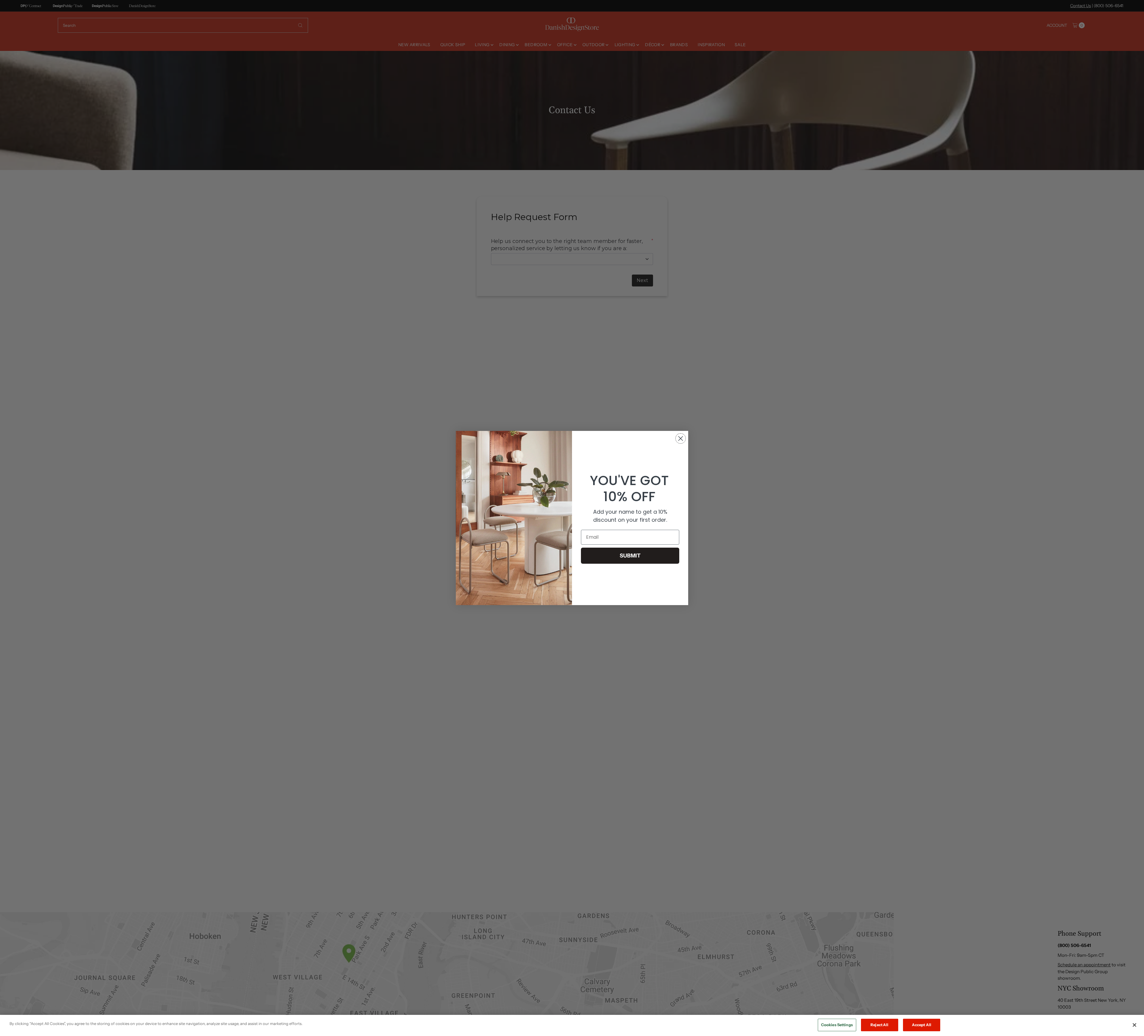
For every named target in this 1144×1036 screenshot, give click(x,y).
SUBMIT (630, 555)
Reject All (879, 1024)
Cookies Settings (837, 1024)
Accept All (921, 1024)
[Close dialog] (680, 438)
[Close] (1134, 1025)
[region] (572, 1025)
